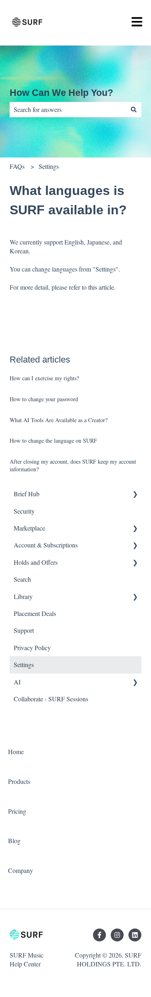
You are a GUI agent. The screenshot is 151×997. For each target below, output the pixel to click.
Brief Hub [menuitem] (26, 493)
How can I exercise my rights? (44, 378)
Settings (49, 166)
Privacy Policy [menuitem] (32, 647)
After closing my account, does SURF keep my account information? (73, 465)
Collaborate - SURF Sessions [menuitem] (51, 698)
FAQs (17, 166)
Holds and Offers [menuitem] (36, 562)
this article (101, 287)
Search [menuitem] (22, 579)
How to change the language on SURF (53, 440)
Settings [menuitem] (24, 664)
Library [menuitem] (23, 596)
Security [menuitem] (24, 511)
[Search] (133, 109)
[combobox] (68, 109)
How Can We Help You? (61, 92)
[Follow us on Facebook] (99, 935)
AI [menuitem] (17, 682)
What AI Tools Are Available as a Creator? (59, 420)
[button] (134, 494)
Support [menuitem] (24, 630)
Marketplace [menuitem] (29, 528)
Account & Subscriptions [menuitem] (46, 545)
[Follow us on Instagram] (117, 935)
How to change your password (44, 399)
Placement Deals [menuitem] (35, 613)
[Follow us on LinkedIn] (134, 935)
